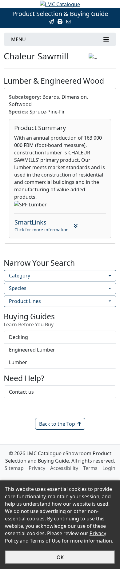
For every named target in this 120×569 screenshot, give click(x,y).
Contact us (21, 391)
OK (60, 557)
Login (108, 468)
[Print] (60, 21)
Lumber (18, 362)
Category (19, 275)
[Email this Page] (51, 21)
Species (17, 288)
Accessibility (64, 468)
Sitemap (14, 468)
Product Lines (25, 301)
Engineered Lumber (32, 349)
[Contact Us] (68, 21)
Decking (18, 337)
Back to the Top (57, 423)
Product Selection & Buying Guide (60, 14)
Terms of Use (45, 540)
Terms (90, 468)
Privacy (37, 468)
